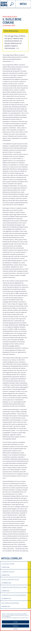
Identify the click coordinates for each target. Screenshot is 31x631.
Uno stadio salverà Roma (10, 603)
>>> (12, 61)
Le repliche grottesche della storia (14, 587)
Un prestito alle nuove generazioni (13, 595)
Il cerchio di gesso (7, 572)
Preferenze (15, 626)
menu (23, 4)
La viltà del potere (7, 564)
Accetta (15, 622)
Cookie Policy (15, 628)
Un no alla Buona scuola (10, 580)
